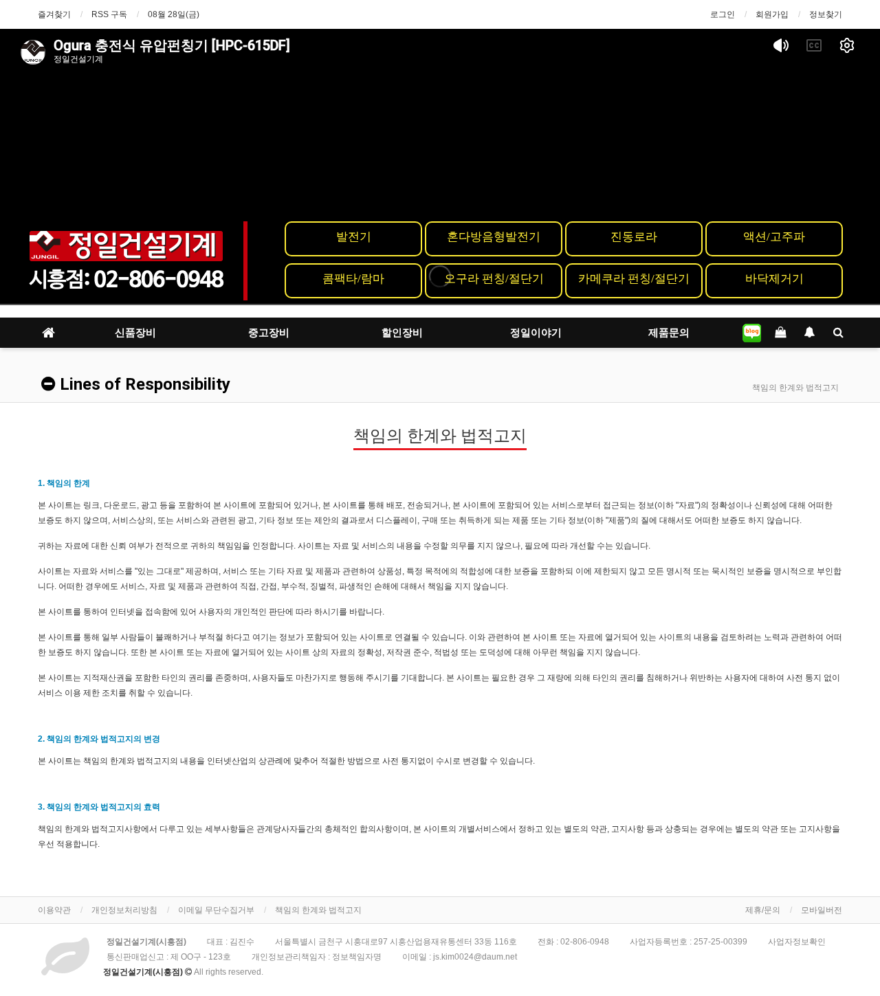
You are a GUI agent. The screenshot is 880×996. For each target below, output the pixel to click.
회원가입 (772, 14)
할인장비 (402, 333)
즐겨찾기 (54, 14)
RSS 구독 (109, 14)
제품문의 (669, 333)
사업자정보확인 (797, 942)
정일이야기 (536, 333)
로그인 (722, 14)
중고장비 (268, 333)
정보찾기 (825, 14)
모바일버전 (821, 910)
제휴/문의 (762, 910)
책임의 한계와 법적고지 (318, 910)
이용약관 (54, 910)
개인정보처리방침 (124, 910)
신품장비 (135, 333)
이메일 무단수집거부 (216, 910)
